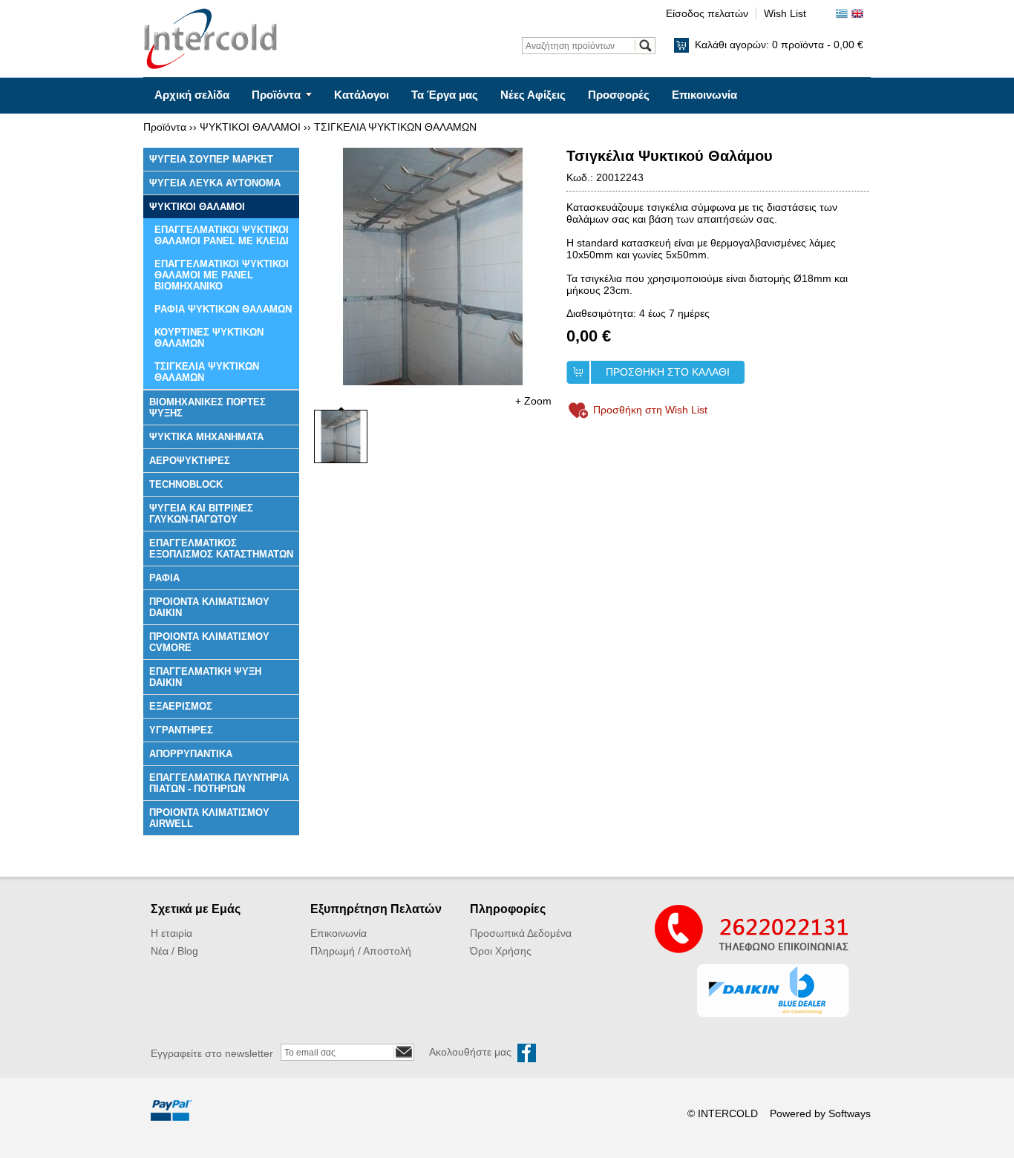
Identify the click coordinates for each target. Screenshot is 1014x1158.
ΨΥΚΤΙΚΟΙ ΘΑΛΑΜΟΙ (250, 127)
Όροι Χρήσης (500, 951)
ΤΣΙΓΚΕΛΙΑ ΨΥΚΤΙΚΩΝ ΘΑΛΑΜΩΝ (395, 127)
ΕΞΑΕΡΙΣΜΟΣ (180, 706)
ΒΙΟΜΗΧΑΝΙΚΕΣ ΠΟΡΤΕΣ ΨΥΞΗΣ (207, 407)
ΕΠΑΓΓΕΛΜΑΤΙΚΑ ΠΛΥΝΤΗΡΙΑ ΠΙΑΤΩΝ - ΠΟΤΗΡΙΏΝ (219, 783)
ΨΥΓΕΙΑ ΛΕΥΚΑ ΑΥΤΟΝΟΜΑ (215, 183)
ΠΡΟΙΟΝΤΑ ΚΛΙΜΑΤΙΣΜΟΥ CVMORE (209, 642)
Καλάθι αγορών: (779, 44)
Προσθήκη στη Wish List (650, 410)
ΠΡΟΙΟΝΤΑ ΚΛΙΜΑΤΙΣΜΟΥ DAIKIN (209, 607)
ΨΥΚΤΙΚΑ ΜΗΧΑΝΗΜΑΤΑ (206, 436)
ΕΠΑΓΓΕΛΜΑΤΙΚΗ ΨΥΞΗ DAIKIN (205, 677)
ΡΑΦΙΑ (164, 577)
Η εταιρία (171, 933)
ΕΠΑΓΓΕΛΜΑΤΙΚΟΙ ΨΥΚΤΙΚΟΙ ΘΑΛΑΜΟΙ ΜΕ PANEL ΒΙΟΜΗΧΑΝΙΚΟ (221, 275)
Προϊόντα (276, 94)
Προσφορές (619, 94)
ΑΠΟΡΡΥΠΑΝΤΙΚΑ (190, 753)
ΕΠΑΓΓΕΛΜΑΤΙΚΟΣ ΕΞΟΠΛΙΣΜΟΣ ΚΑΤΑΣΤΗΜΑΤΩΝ (221, 548)
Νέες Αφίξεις (533, 94)
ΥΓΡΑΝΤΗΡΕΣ (181, 730)
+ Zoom (533, 401)
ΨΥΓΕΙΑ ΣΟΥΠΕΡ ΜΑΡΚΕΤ (211, 159)
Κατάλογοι (361, 94)
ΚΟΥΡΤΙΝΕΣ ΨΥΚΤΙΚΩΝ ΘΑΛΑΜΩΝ (209, 338)
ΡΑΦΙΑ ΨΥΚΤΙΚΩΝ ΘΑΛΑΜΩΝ (223, 309)
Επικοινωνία (704, 94)
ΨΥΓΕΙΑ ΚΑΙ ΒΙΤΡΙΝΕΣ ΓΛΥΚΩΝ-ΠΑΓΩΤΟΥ (201, 514)
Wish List (785, 13)
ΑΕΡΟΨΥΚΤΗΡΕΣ (189, 460)
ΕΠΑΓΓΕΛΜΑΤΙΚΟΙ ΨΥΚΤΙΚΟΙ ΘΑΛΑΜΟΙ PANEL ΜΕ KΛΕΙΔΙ (221, 235)
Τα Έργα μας (444, 94)
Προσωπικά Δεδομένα (521, 933)
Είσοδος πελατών (707, 13)
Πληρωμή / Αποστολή (360, 951)
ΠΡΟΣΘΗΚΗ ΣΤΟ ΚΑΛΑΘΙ (668, 372)
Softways (849, 1113)
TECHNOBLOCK (186, 484)
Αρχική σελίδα (191, 94)
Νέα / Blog (174, 951)
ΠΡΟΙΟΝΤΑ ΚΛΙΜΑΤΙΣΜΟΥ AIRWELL (209, 818)
